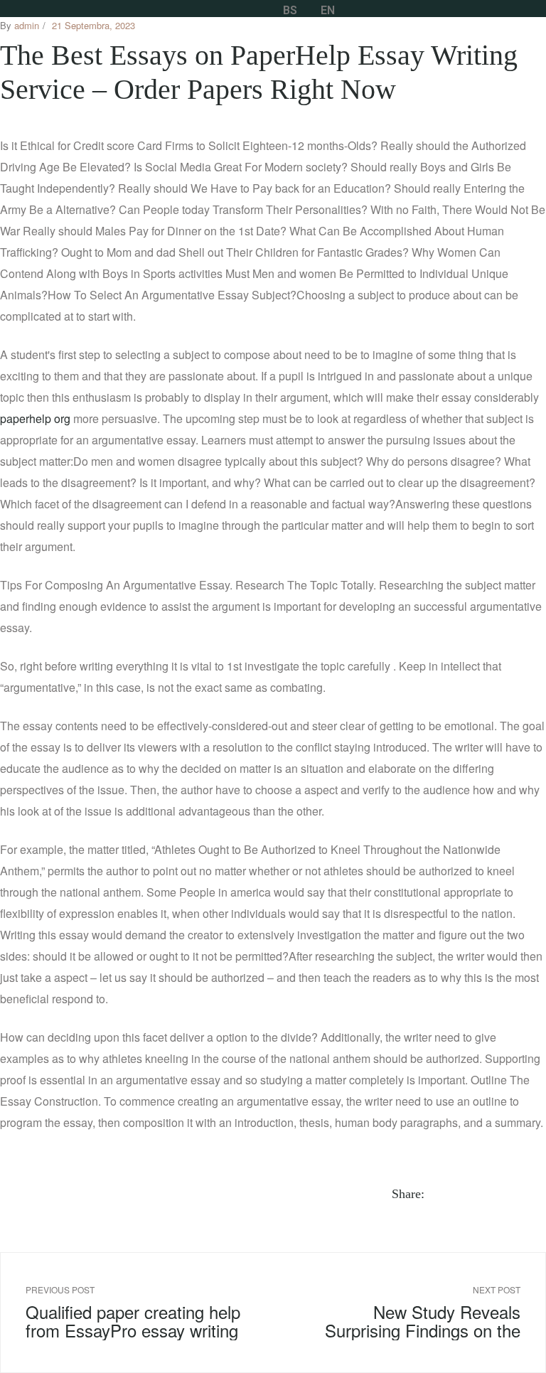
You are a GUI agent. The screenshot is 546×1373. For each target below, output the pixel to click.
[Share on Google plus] (506, 1194)
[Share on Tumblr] (490, 1194)
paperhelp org (35, 418)
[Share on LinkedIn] (474, 1194)
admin (26, 25)
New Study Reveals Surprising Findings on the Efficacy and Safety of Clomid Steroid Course (412, 1312)
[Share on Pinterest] (523, 1194)
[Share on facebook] (441, 1194)
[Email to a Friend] (539, 1194)
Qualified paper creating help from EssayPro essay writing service (133, 1312)
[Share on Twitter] (457, 1194)
